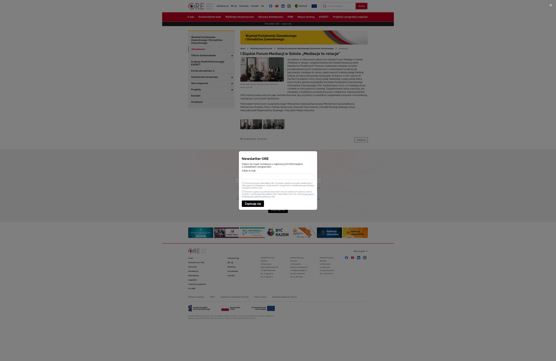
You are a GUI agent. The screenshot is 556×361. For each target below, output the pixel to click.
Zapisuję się (253, 203)
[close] (550, 5)
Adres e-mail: (249, 171)
